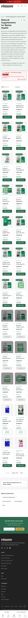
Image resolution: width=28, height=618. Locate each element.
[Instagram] (2, 548)
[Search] (18, 6)
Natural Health (18, 501)
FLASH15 (5, 74)
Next (21, 473)
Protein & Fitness (5, 558)
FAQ (2, 576)
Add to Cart (7, 117)
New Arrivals (4, 568)
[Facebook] (4, 548)
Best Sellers (4, 566)
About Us (3, 586)
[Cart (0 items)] (21, 6)
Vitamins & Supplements (9, 497)
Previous (7, 473)
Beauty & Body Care (6, 563)
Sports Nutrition (7, 501)
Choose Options (7, 431)
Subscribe (20, 529)
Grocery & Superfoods (6, 560)
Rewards (3, 591)
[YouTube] (10, 548)
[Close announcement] (26, 1)
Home (2, 16)
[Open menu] (25, 6)
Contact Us (4, 578)
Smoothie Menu (5, 599)
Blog (2, 594)
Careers (3, 596)
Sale (4, 505)
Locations (3, 589)
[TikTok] (7, 548)
